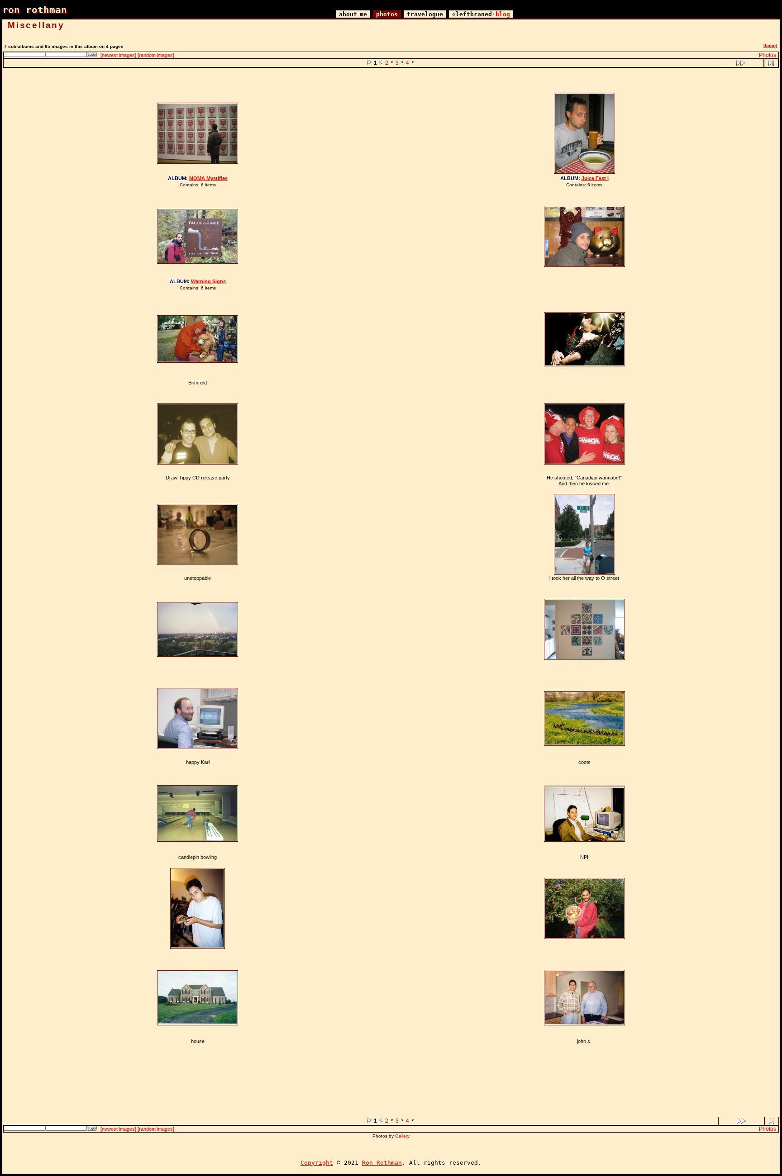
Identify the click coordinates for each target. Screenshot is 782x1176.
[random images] (156, 55)
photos (387, 14)
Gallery (402, 1135)
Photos (767, 55)
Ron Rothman (382, 1162)
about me (353, 14)
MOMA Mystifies (208, 178)
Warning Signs (208, 281)
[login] (770, 45)
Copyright (316, 1162)
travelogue (425, 14)
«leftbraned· (481, 14)
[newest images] (118, 55)
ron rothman (34, 9)
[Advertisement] (391, 80)
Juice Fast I (595, 178)
